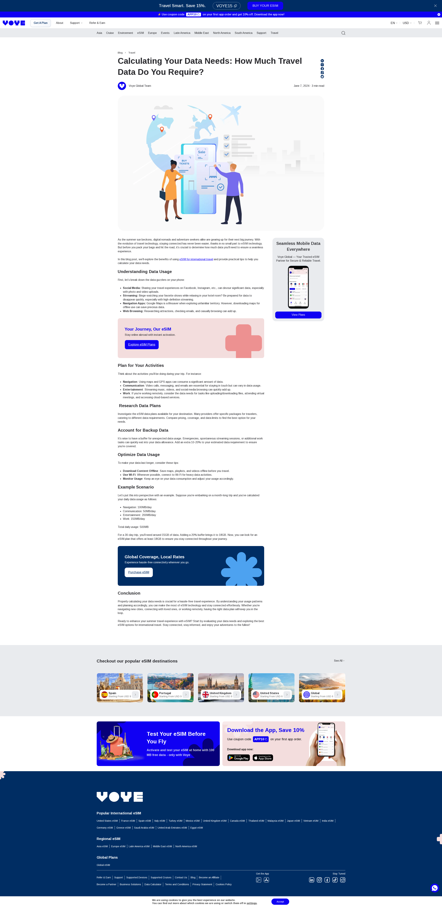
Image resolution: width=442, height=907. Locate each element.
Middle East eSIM (162, 846)
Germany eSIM (105, 827)
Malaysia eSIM (276, 820)
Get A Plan (40, 22)
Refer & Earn (97, 22)
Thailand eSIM (256, 820)
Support (75, 22)
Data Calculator (153, 884)
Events (165, 32)
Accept (280, 901)
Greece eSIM (123, 827)
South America (243, 32)
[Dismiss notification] (439, 14)
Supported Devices (136, 877)
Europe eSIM (118, 846)
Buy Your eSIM (265, 5)
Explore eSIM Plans (141, 344)
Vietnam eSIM (310, 820)
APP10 (192, 14)
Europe (152, 32)
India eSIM (327, 820)
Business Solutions (130, 884)
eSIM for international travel (196, 259)
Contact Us (181, 877)
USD (406, 23)
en (393, 23)
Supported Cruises (161, 877)
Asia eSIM (102, 846)
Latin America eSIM (139, 846)
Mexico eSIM (193, 820)
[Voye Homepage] (14, 23)
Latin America (182, 32)
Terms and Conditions (177, 884)
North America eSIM (186, 846)
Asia (99, 32)
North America (221, 32)
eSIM (140, 32)
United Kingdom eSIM (215, 820)
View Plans (298, 314)
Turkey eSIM (175, 820)
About (59, 22)
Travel (274, 32)
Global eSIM (103, 865)
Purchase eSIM (138, 572)
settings (252, 903)
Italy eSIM (159, 820)
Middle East (201, 32)
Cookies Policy (224, 884)
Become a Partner (106, 884)
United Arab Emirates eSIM (172, 827)
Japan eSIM (293, 820)
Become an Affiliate (209, 877)
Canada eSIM (237, 820)
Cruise (110, 32)
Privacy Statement (202, 884)
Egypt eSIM (196, 827)
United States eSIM (107, 820)
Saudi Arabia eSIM (144, 827)
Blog (120, 52)
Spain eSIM (144, 820)
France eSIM (128, 820)
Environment (125, 32)
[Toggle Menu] (437, 23)
